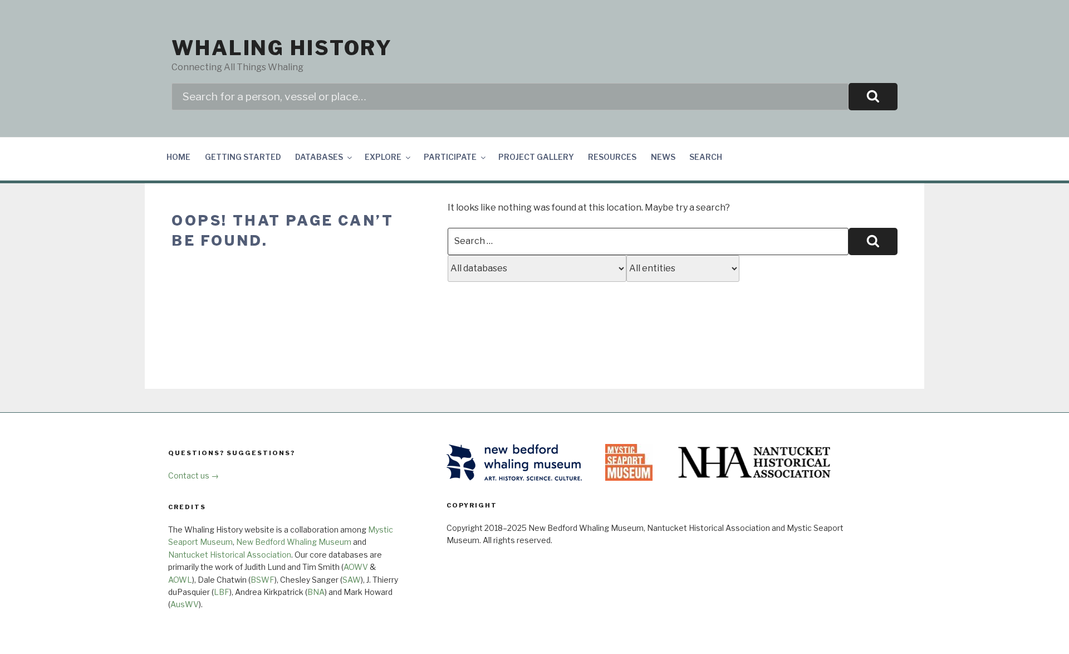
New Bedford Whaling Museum (293, 541)
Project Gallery (536, 157)
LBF (221, 592)
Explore (383, 157)
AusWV (184, 604)
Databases (319, 157)
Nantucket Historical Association (229, 554)
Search (705, 157)
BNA (316, 592)
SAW (351, 579)
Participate (450, 157)
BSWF (262, 579)
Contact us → (193, 475)
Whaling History (282, 48)
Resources (612, 157)
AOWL (180, 579)
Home (178, 157)
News (663, 157)
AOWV (356, 567)
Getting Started (243, 157)
